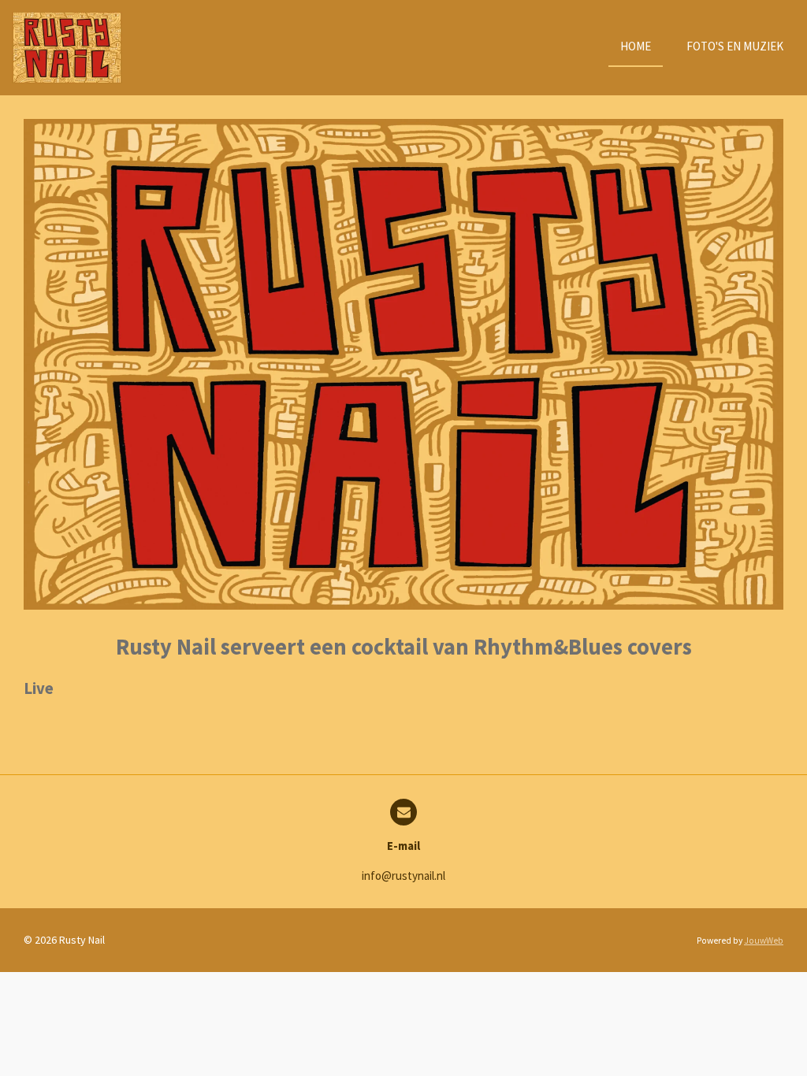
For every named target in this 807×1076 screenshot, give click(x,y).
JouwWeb (763, 940)
